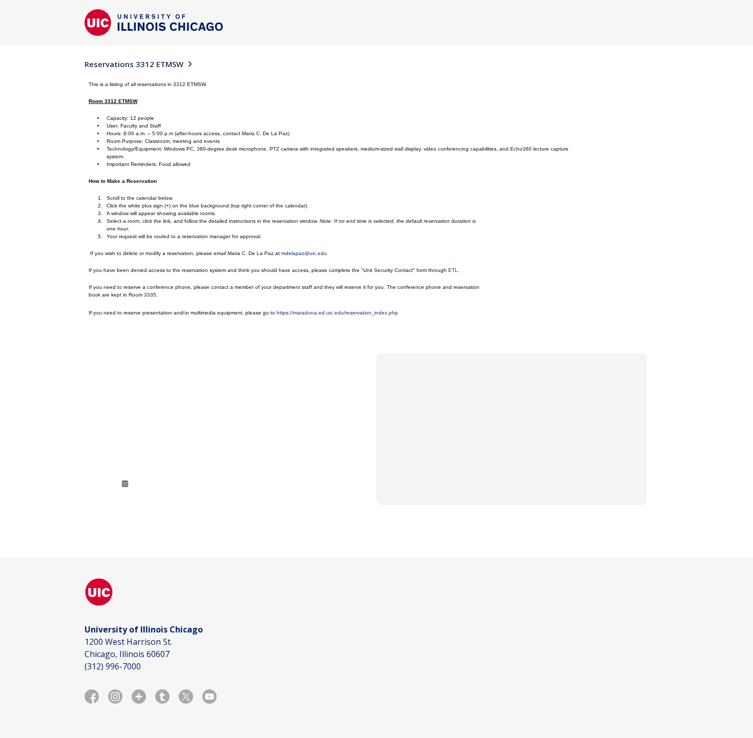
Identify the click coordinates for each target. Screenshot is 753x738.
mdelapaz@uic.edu (304, 253)
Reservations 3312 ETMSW (134, 64)
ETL (453, 270)
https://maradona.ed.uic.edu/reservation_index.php (337, 312)
